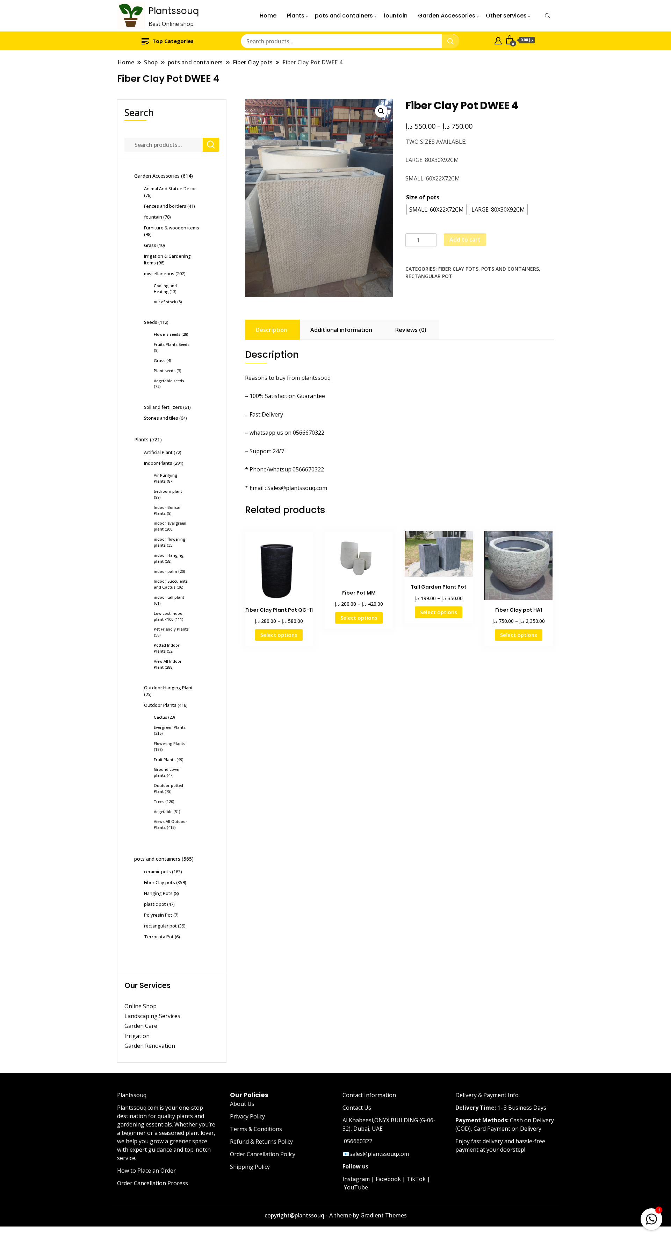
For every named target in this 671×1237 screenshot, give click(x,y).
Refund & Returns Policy (261, 1141)
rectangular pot (428, 276)
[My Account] (498, 40)
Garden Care (140, 1026)
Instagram (356, 1179)
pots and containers (344, 16)
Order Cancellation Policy (262, 1154)
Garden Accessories (446, 16)
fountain (395, 16)
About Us (242, 1104)
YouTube (356, 1187)
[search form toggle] (547, 15)
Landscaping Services (152, 1016)
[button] (381, 111)
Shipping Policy (250, 1167)
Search (139, 112)
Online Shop (140, 1006)
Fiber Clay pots (458, 268)
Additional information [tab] (341, 330)
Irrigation (137, 1036)
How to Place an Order (146, 1170)
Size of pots (422, 197)
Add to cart (465, 239)
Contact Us (356, 1107)
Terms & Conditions (256, 1129)
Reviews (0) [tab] (410, 330)
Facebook (388, 1179)
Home (268, 16)
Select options (278, 634)
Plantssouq (174, 11)
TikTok (416, 1179)
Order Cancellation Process (152, 1183)
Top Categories (173, 40)
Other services (506, 16)
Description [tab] (271, 330)
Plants (295, 16)
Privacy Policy (247, 1116)
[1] (651, 1218)
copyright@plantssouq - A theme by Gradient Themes (336, 1215)
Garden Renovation (149, 1046)
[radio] (436, 209)
